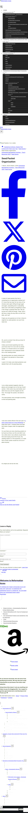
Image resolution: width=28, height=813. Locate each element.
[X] (14, 243)
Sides (9, 784)
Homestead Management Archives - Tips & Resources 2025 (13, 167)
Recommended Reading (9, 122)
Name (2, 556)
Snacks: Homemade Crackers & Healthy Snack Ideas (18, 97)
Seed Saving (7, 51)
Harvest (6, 80)
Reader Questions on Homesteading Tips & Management (16, 37)
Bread (12, 102)
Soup (9, 108)
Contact (6, 118)
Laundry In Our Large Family (7, 499)
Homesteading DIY (7, 708)
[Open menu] (1, 131)
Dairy (9, 112)
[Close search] (1, 807)
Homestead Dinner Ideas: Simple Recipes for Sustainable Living (16, 89)
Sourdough (10, 84)
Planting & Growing (9, 47)
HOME (5, 10)
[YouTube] (5, 627)
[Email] (14, 295)
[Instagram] (3, 627)
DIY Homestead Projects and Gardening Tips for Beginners (16, 31)
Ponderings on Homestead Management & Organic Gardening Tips (15, 34)
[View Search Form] (1, 6)
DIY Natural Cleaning (12, 28)
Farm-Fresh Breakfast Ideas (13, 86)
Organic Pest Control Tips (10, 43)
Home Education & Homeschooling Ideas (13, 30)
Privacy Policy (24, 695)
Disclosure (7, 124)
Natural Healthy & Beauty (11, 712)
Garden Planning (8, 45)
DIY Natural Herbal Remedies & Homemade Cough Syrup (17, 25)
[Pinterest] (14, 270)
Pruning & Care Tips (9, 49)
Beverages (10, 110)
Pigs (6, 59)
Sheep (6, 63)
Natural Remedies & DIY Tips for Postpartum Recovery (15, 612)
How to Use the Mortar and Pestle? (9, 503)
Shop (6, 116)
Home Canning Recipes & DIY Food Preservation (14, 76)
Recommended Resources (10, 120)
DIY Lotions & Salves (12, 22)
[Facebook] (14, 218)
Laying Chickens (8, 65)
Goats (6, 61)
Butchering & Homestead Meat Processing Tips (13, 760)
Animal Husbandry (7, 746)
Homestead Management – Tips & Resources (13, 14)
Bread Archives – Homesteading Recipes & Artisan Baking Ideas (15, 609)
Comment (3, 550)
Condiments (13, 106)
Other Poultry (7, 69)
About (17, 695)
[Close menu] (0, 703)
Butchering (7, 74)
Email (2, 561)
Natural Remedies (11, 18)
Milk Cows (7, 57)
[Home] (2, 147)
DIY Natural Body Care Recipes (14, 20)
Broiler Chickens (8, 67)
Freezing (7, 78)
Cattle (6, 55)
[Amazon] (14, 655)
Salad (12, 104)
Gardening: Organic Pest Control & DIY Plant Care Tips (15, 733)
